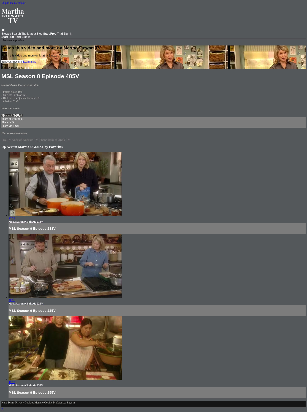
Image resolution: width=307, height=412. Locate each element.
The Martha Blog (31, 33)
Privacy (20, 402)
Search (16, 33)
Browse (6, 33)
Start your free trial (12, 61)
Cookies (29, 402)
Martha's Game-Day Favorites (17, 85)
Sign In (26, 36)
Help (4, 402)
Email (19, 115)
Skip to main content (13, 2)
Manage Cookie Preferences (50, 402)
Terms (11, 402)
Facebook (7, 115)
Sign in (67, 33)
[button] (3, 30)
